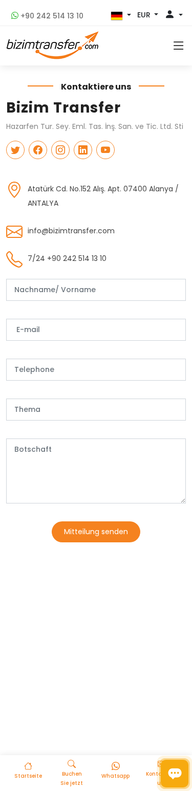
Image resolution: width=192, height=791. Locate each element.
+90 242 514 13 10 (50, 16)
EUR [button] (145, 15)
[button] (121, 16)
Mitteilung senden (96, 531)
